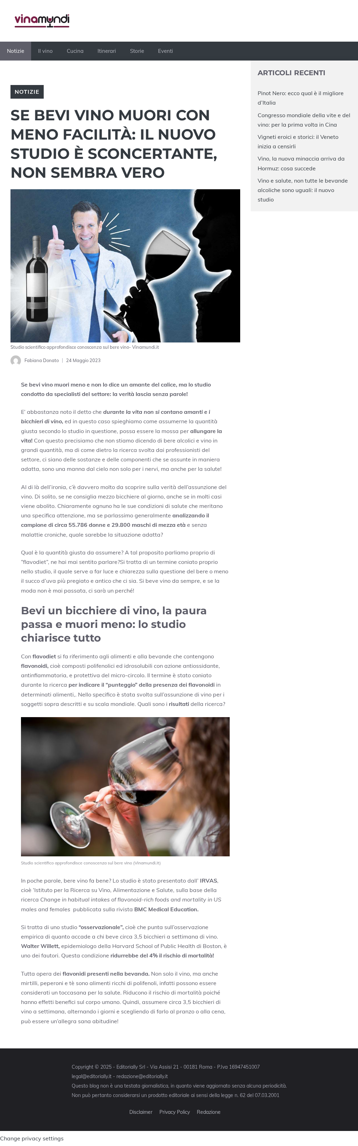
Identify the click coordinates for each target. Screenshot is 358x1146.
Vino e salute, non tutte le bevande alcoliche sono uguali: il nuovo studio (303, 190)
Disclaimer (140, 1112)
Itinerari (107, 51)
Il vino (45, 51)
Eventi (165, 51)
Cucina (75, 51)
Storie (137, 51)
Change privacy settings (32, 1138)
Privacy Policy (174, 1112)
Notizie (15, 51)
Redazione (209, 1112)
